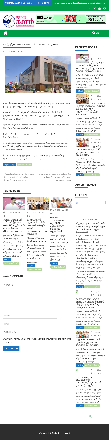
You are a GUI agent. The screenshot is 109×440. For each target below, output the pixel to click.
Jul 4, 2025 (9, 212)
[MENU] (106, 33)
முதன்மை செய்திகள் (24, 164)
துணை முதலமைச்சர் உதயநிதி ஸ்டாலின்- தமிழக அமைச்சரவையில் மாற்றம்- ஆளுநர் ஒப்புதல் (55, 177)
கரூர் (13, 164)
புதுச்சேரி (54, 263)
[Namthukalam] (5, 32)
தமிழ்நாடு (7, 164)
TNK (21, 51)
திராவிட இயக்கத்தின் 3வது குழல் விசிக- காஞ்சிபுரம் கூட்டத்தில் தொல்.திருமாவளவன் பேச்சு (19, 177)
